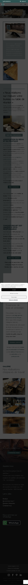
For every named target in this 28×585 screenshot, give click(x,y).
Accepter (14, 289)
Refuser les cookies (14, 293)
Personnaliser (14, 297)
